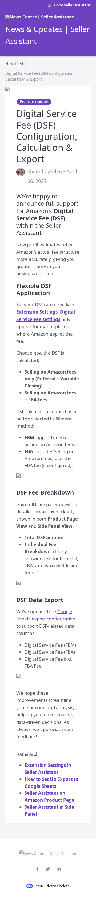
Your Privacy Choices (52, 886)
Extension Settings (37, 312)
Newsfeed (14, 63)
